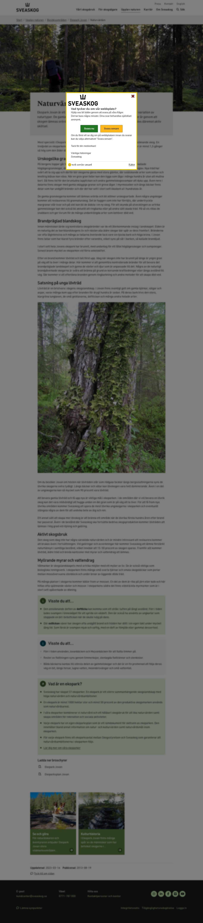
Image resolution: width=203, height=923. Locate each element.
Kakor (132, 164)
